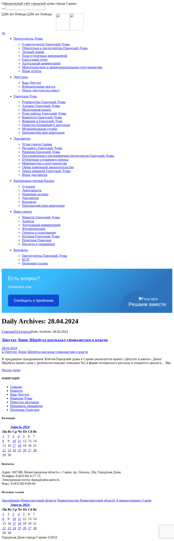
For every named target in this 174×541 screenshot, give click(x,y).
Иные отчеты (31, 71)
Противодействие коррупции (43, 132)
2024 (16, 331)
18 (19, 445)
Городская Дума (25, 96)
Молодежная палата (36, 109)
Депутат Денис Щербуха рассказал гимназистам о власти (55, 340)
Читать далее (11, 370)
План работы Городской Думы (44, 113)
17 (14, 445)
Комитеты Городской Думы (42, 117)
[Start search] (3, 8)
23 (9, 450)
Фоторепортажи (33, 228)
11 (19, 441)
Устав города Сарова (37, 144)
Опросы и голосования (39, 232)
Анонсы (28, 221)
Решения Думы (21, 398)
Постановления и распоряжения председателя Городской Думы (68, 155)
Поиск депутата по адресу (41, 90)
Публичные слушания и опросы (45, 159)
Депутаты (21, 77)
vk (3, 33)
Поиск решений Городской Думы (46, 171)
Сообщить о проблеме (33, 300)
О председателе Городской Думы (46, 44)
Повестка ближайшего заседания (46, 125)
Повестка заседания (24, 402)
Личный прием (33, 52)
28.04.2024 (9, 348)
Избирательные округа (38, 86)
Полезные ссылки (35, 263)
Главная (7, 331)
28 (34, 450)
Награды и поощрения (38, 244)
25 (19, 450)
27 (29, 450)
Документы (22, 138)
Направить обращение (26, 406)
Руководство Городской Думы (44, 102)
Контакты (29, 202)
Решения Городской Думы (41, 152)
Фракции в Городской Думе (42, 121)
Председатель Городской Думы (44, 255)
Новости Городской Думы (41, 217)
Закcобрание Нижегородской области (29, 500)
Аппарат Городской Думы (41, 106)
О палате (28, 186)
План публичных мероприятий (44, 56)
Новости (16, 390)
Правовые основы (35, 194)
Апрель (25, 331)
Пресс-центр (23, 211)
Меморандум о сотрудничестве (44, 163)
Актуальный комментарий (41, 63)
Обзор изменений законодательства (48, 167)
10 (14, 441)
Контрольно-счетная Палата (34, 181)
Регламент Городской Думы (42, 148)
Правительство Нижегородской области (86, 500)
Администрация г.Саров (133, 500)
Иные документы (34, 175)
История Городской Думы (41, 236)
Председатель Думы (28, 38)
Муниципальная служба (39, 129)
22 (4, 450)
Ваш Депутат (31, 82)
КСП (25, 259)
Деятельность (32, 190)
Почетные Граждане (36, 240)
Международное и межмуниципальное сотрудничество (62, 67)
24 (14, 450)
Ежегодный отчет (35, 59)
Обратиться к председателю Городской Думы (55, 48)
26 (24, 450)
